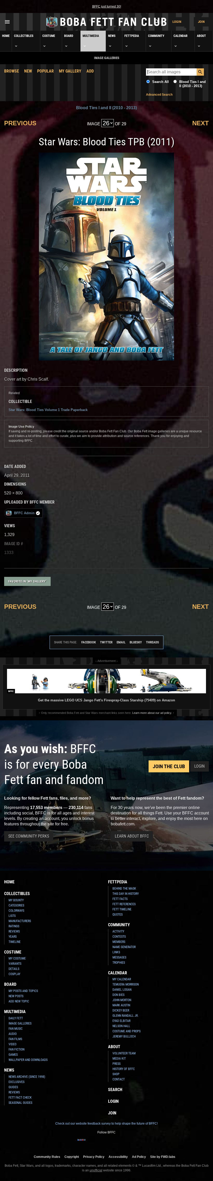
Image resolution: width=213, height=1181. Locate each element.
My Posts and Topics (23, 991)
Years (13, 936)
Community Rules (47, 1156)
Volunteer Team (124, 1053)
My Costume (17, 958)
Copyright (71, 1156)
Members (118, 942)
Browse (11, 71)
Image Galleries (20, 1023)
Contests (119, 936)
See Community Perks (28, 836)
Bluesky (136, 642)
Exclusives (16, 1082)
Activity (118, 931)
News (111, 36)
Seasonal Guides (20, 1103)
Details (14, 969)
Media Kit (119, 1058)
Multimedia (91, 36)
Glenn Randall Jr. (125, 1015)
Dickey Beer (120, 1010)
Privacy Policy (93, 1156)
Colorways (16, 910)
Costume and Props (126, 1031)
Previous (20, 123)
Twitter (106, 642)
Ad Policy (139, 1156)
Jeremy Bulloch (124, 1036)
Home (6, 36)
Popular (45, 71)
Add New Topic (19, 1001)
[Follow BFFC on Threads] (123, 1143)
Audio (13, 1034)
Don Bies (118, 995)
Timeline (15, 942)
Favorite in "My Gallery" (27, 581)
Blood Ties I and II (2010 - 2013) (192, 84)
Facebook (88, 642)
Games (13, 1054)
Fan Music (16, 1028)
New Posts (16, 996)
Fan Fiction (16, 1049)
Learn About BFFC (132, 836)
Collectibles (23, 36)
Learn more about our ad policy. (152, 712)
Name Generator (124, 947)
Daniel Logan (121, 989)
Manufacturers (20, 921)
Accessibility (118, 1156)
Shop (115, 1074)
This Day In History (125, 894)
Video (12, 1044)
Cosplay (14, 974)
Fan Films (15, 1039)
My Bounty (16, 900)
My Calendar (121, 979)
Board (68, 36)
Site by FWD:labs (162, 1156)
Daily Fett (16, 1018)
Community (156, 36)
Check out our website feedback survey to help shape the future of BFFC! (106, 1123)
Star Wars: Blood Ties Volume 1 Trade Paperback (48, 410)
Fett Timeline (121, 909)
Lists (12, 916)
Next (200, 123)
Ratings (14, 926)
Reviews (14, 931)
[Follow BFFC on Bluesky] (131, 1143)
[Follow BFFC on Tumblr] (106, 1143)
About (201, 36)
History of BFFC (123, 1069)
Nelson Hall (121, 1026)
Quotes (117, 914)
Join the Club (169, 766)
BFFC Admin (24, 513)
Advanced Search (159, 94)
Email (121, 642)
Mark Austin (121, 1005)
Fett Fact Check (20, 1097)
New (28, 71)
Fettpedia (131, 36)
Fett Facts (120, 899)
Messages (119, 957)
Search (115, 1089)
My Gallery (70, 71)
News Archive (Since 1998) (27, 1077)
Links (116, 952)
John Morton (121, 1000)
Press (116, 1064)
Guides (13, 1087)
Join (201, 22)
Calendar (181, 36)
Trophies (118, 962)
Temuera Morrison (125, 984)
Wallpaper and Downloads (28, 1060)
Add (90, 71)
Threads (152, 642)
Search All (160, 82)
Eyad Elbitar (121, 1021)
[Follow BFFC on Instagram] (90, 1143)
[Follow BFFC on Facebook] (81, 1143)
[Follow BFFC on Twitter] (98, 1143)
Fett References (124, 904)
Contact (118, 1079)
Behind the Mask (124, 888)
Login (176, 22)
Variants (15, 963)
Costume (48, 36)
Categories (16, 905)
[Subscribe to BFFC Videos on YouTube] (115, 1143)
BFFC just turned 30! (106, 6)
